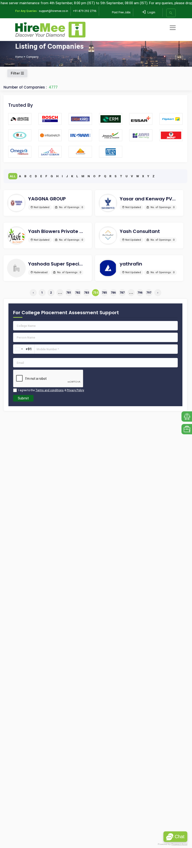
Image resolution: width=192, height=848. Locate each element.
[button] (175, 836)
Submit (23, 398)
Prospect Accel (179, 844)
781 (68, 292)
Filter (16, 73)
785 (104, 292)
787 (122, 292)
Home (19, 57)
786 (113, 292)
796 (139, 292)
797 (148, 292)
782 (77, 292)
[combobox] (18, 349)
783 (86, 292)
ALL (13, 176)
